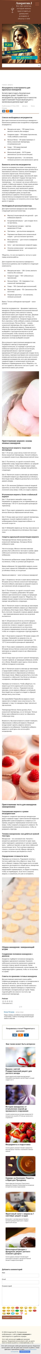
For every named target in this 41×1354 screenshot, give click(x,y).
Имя (3, 1273)
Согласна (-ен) (24, 1351)
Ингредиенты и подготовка (18, 1144)
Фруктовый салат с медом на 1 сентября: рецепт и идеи (20, 1215)
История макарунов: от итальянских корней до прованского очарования (17, 1109)
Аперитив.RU (25, 3)
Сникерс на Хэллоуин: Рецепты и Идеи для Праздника (20, 1179)
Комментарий (7, 1286)
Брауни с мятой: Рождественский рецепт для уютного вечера (19, 1071)
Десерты (25, 106)
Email (4, 1279)
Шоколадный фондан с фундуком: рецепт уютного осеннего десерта (18, 1251)
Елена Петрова (9, 1012)
